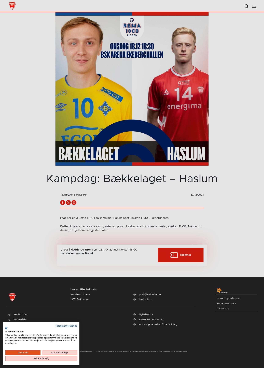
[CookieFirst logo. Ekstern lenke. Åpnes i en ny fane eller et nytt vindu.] (6, 328)
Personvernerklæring (66, 325)
